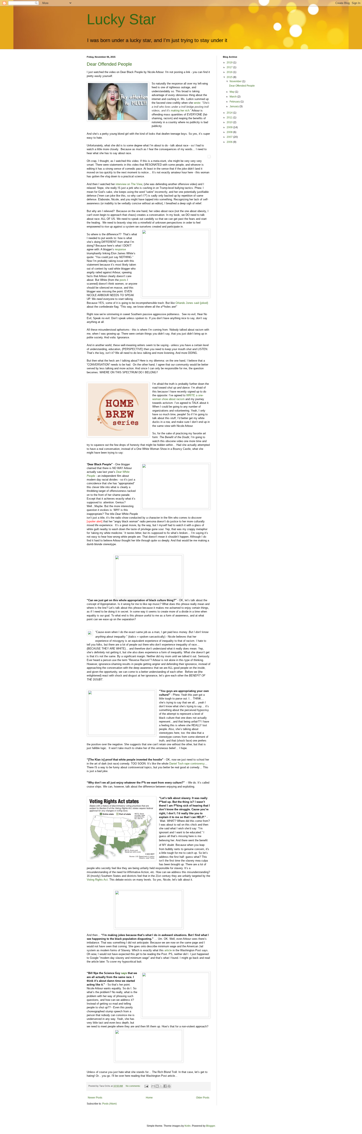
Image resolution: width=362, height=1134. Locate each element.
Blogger (210, 1125)
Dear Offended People (109, 64)
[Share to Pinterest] (169, 1086)
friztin (188, 1125)
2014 (230, 112)
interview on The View (129, 184)
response (120, 249)
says (124, 973)
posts (123, 279)
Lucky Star (121, 19)
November (236, 81)
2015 (230, 77)
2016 (230, 72)
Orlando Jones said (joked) (192, 302)
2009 (230, 127)
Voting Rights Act (97, 879)
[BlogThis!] (157, 1086)
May (232, 91)
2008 (230, 132)
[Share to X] (161, 1086)
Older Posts (202, 1097)
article (168, 950)
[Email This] (153, 1086)
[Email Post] (146, 1086)
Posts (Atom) (109, 1103)
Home (149, 1097)
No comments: (133, 1086)
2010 (230, 122)
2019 (230, 62)
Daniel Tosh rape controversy (187, 763)
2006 (230, 142)
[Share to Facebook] (165, 1086)
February (235, 101)
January (234, 106)
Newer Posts (95, 1097)
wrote (197, 102)
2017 (230, 67)
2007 (230, 137)
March (233, 96)
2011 (230, 117)
